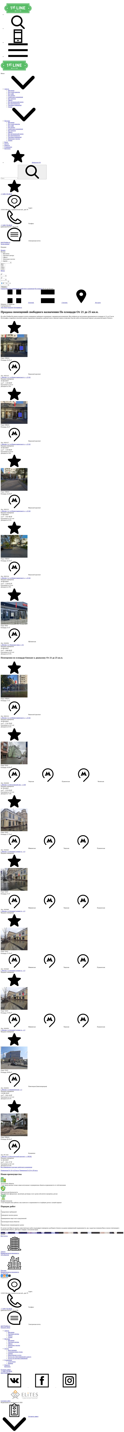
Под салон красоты (14, 92)
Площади (10, 307)
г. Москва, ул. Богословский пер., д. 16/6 (13, 785)
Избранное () (36, 162)
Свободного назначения (15, 97)
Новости (7, 145)
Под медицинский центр (15, 102)
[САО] (3, 266)
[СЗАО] (3, 269)
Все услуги (4, 1236)
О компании (8, 147)
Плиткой (31, 302)
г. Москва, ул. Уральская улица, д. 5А (12, 645)
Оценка (10, 1353)
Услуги (6, 143)
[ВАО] (3, 264)
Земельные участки (14, 139)
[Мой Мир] (7, 1276)
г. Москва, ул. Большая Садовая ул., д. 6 (13, 851)
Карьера (10, 1363)
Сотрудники (12, 1361)
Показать (3, 287)
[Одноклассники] (4, 1276)
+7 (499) (6, 194)
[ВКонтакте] (2, 1276)
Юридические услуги (14, 1355)
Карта (6, 142)
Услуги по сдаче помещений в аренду (19, 1357)
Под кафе (11, 94)
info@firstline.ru (5, 242)
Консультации (12, 1350)
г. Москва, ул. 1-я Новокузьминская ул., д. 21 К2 (16, 377)
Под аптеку (11, 95)
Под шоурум (12, 98)
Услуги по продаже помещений (18, 1358)
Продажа (7, 121)
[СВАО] (3, 267)
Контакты (7, 148)
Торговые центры (13, 1334)
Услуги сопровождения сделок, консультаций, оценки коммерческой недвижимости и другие (30, 1233)
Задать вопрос (5, 244)
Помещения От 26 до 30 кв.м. (28, 1170)
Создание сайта (6, 1401)
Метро (3, 270)
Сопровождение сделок (15, 1352)
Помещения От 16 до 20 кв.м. (10, 1170)
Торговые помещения (14, 105)
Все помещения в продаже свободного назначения (16, 1167)
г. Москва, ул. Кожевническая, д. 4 (11, 1089)
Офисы (10, 100)
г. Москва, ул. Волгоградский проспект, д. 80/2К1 (16, 1156)
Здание (10, 107)
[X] (9, 1276)
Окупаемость (18, 307)
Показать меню (5, 1327)
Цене (5, 307)
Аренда (6, 89)
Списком (64, 302)
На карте (98, 302)
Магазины (11, 90)
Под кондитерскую (14, 103)
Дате (2, 307)
